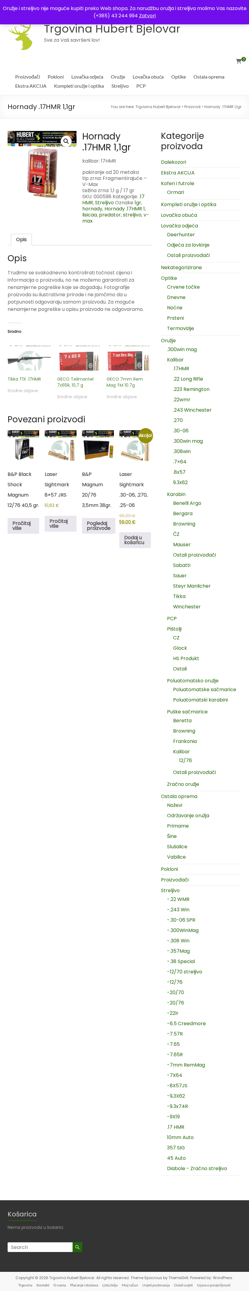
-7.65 (173, 1044)
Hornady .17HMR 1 (124, 208)
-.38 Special (181, 961)
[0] (238, 61)
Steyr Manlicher (192, 585)
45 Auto (176, 1158)
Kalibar (175, 359)
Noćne (174, 307)
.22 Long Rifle (188, 378)
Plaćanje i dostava (84, 1285)
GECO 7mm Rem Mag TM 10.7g (125, 382)
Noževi (174, 805)
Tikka (179, 596)
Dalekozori (173, 162)
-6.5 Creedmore (186, 1023)
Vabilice (176, 856)
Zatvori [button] (147, 15)
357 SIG (176, 1147)
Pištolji (174, 628)
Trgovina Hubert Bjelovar (112, 29)
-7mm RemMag (186, 1064)
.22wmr (181, 399)
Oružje (118, 76)
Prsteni (175, 318)
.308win (182, 451)
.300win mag (182, 349)
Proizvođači (27, 76)
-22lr (173, 1013)
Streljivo (120, 86)
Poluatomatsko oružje (193, 680)
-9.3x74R (177, 1106)
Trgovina (25, 1285)
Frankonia (185, 741)
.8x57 (179, 472)
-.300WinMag (183, 930)
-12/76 (174, 982)
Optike (178, 76)
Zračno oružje (183, 784)
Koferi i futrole (177, 183)
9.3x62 (180, 482)
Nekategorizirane (181, 267)
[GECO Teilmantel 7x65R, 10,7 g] (79, 358)
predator (110, 214)
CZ (176, 637)
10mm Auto (180, 1137)
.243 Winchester (192, 409)
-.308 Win (178, 940)
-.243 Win (178, 909)
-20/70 (175, 992)
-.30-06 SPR (181, 919)
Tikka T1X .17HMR (24, 379)
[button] (66, 141)
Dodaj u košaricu (134, 540)
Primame (178, 825)
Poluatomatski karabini (200, 699)
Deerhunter (181, 234)
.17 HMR (175, 1127)
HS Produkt (186, 658)
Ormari (175, 192)
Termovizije (180, 328)
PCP (141, 86)
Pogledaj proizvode (99, 526)
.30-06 (181, 430)
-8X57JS (177, 1085)
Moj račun (130, 1285)
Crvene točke (183, 286)
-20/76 (175, 1002)
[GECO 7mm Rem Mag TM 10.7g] (128, 358)
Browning (184, 523)
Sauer (180, 575)
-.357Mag (178, 951)
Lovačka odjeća (87, 76)
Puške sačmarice (187, 711)
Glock (180, 648)
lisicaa (89, 214)
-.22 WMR (178, 899)
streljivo (132, 214)
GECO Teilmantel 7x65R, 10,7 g (75, 382)
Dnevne (176, 297)
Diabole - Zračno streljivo (197, 1168)
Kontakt (42, 1285)
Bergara (183, 513)
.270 (178, 420)
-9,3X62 (176, 1095)
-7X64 (174, 1075)
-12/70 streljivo (184, 971)
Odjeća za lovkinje (188, 244)
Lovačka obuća (148, 76)
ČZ (176, 534)
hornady (92, 208)
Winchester (187, 606)
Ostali (180, 668)
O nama (59, 1285)
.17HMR (181, 368)
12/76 (185, 760)
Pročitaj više (21, 526)
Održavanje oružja (188, 815)
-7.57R (175, 1033)
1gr (138, 202)
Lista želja (110, 1285)
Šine (172, 836)
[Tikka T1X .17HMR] (29, 358)
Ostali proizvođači (188, 255)
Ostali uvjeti (183, 1285)
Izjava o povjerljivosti (213, 1285)
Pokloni (56, 76)
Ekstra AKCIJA (30, 86)
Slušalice (177, 846)
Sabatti (181, 565)
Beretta (182, 720)
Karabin (176, 494)
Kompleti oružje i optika (79, 86)
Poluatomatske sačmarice (204, 689)
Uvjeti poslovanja (156, 1285)
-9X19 (173, 1116)
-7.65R (175, 1054)
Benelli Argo (187, 503)
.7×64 (179, 461)
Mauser (182, 544)
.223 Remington (191, 389)
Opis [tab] (21, 239)
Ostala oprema (208, 76)
